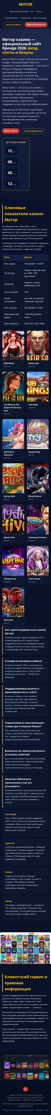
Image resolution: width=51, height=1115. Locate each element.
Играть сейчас (10, 131)
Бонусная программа (18, 11)
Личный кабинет (13, 24)
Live (31, 11)
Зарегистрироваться (36, 24)
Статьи (38, 11)
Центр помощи (39, 18)
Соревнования (11, 18)
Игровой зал (25, 18)
